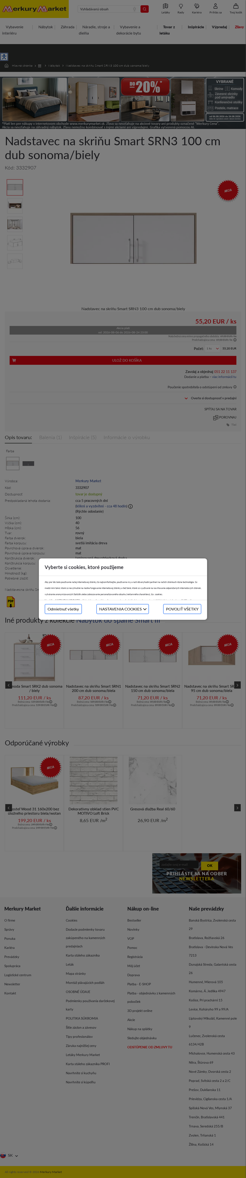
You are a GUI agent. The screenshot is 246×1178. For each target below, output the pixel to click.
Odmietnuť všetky (63, 609)
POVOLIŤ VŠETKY (182, 609)
